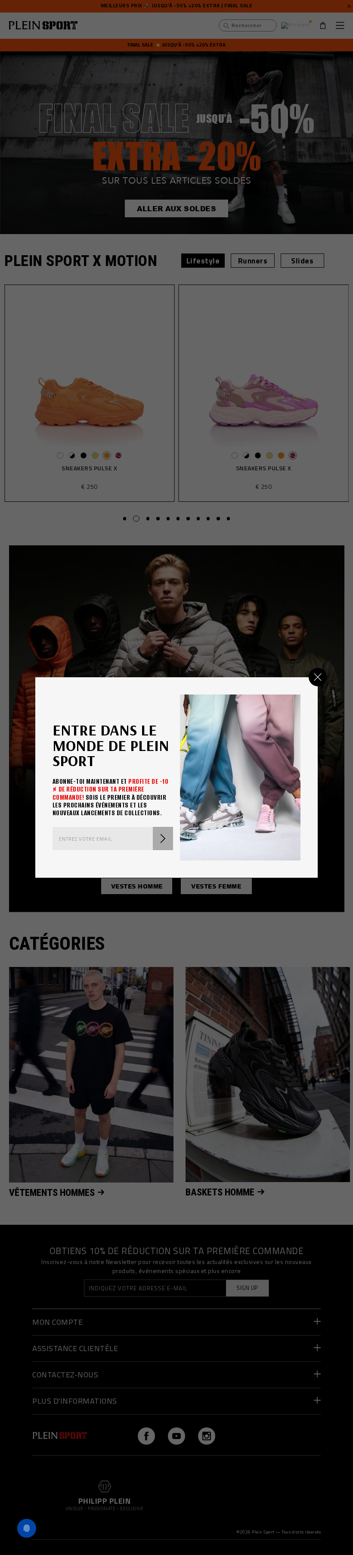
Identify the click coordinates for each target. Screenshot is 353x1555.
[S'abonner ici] (163, 839)
